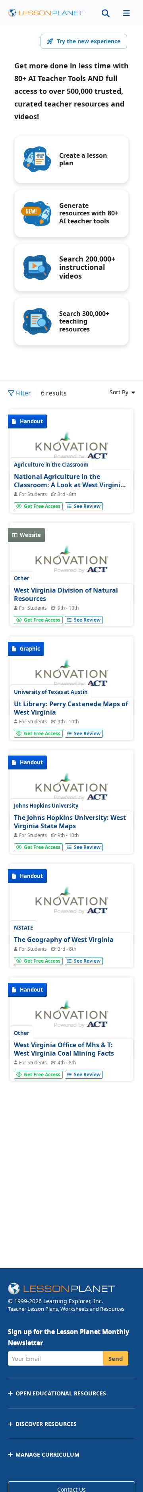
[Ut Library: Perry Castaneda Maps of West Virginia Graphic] (71, 677)
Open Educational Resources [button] (60, 1393)
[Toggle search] (105, 13)
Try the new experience (88, 41)
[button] (126, 13)
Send (115, 1358)
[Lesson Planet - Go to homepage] (45, 13)
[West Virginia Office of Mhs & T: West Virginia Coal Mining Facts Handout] (71, 1018)
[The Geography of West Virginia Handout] (71, 904)
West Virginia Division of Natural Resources (66, 594)
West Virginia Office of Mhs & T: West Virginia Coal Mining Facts (64, 1049)
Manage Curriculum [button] (47, 1454)
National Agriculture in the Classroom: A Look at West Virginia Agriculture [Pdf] (69, 485)
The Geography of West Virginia (64, 939)
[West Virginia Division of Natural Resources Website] (71, 563)
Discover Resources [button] (46, 1424)
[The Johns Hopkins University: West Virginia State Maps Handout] (71, 790)
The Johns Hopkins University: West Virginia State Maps (70, 822)
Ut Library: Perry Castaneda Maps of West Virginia (71, 708)
